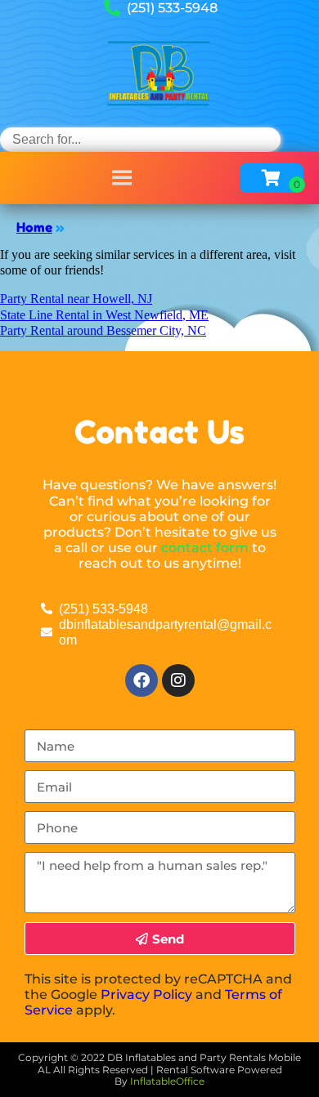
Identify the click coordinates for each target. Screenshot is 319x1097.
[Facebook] (141, 680)
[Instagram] (178, 680)
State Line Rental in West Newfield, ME (104, 315)
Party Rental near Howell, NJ (76, 298)
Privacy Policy (146, 994)
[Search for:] (140, 139)
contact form (205, 547)
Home (34, 227)
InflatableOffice (167, 1081)
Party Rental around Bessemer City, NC (103, 330)
